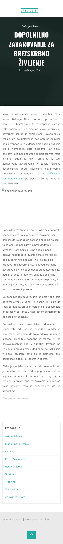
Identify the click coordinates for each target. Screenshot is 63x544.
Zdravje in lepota (30, 27)
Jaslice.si (29, 11)
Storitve (10, 474)
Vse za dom (12, 489)
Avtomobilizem (13, 436)
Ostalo (9, 451)
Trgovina (10, 481)
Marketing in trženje (17, 443)
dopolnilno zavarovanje (17, 398)
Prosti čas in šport (16, 459)
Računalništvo (13, 466)
